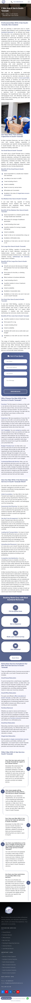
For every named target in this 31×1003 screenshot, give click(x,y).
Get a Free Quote (6, 998)
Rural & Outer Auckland (8, 973)
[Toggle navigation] (29, 2)
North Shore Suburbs (8, 962)
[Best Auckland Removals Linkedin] (10, 991)
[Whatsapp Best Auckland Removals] (27, 998)
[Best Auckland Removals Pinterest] (6, 991)
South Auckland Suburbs (9, 970)
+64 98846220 (9, 980)
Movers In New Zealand (9, 956)
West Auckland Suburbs (9, 964)
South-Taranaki (14, 13)
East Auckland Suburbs (8, 967)
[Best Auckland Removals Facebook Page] (2, 991)
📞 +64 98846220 (17, 2)
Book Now (15, 658)
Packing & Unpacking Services (10, 943)
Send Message (15, 391)
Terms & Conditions (15, 1000)
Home (2, 13)
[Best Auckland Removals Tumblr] (14, 991)
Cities (7, 13)
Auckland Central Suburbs (9, 959)
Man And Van (6, 940)
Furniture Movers (7, 935)
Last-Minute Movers (8, 948)
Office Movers (6, 937)
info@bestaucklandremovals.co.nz (14, 983)
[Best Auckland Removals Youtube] (17, 991)
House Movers (6, 932)
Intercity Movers (7, 946)
